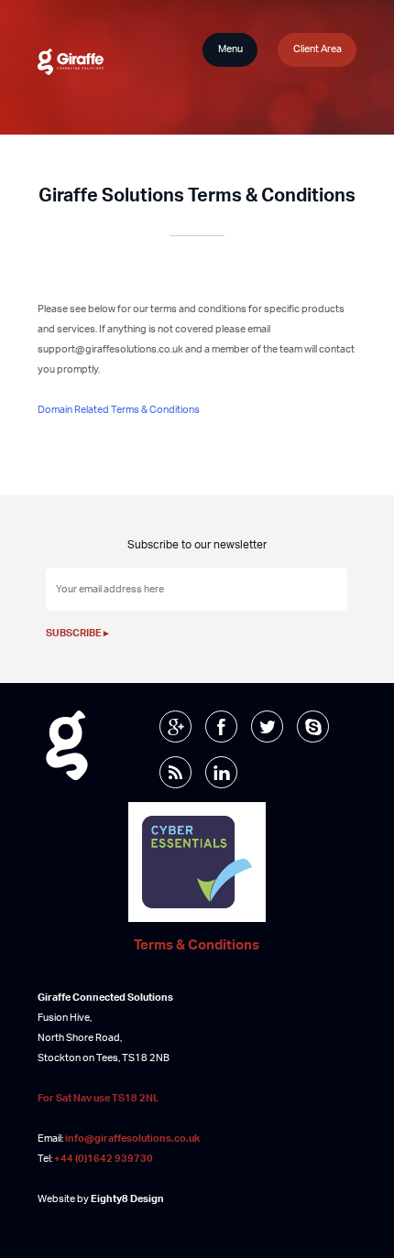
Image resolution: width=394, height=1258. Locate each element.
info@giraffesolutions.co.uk (132, 1138)
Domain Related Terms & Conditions (119, 409)
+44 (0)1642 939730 (103, 1158)
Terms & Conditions (196, 946)
